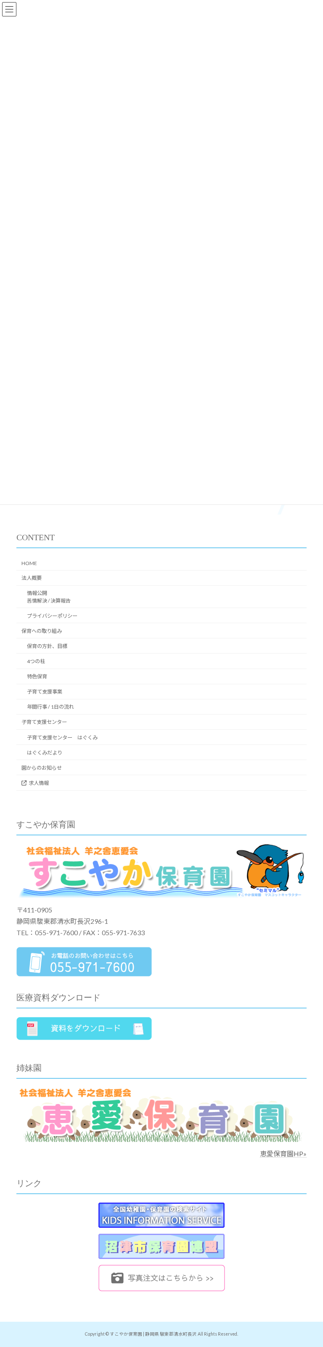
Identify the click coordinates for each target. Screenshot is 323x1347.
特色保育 (37, 676)
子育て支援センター (44, 722)
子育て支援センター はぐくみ (62, 737)
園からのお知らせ (41, 768)
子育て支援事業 (44, 691)
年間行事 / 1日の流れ (50, 707)
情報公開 (49, 597)
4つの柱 (36, 661)
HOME (29, 563)
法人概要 (31, 578)
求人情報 (39, 783)
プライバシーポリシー (52, 616)
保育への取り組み (41, 631)
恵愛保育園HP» (283, 1154)
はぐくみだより (44, 753)
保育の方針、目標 (47, 646)
